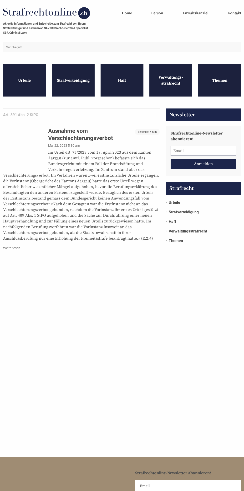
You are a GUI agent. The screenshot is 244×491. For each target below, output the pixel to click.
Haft (172, 221)
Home (127, 13)
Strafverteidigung (184, 212)
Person (157, 13)
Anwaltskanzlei (195, 13)
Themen (176, 240)
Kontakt (234, 13)
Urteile (174, 202)
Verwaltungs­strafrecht (188, 231)
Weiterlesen (11, 248)
